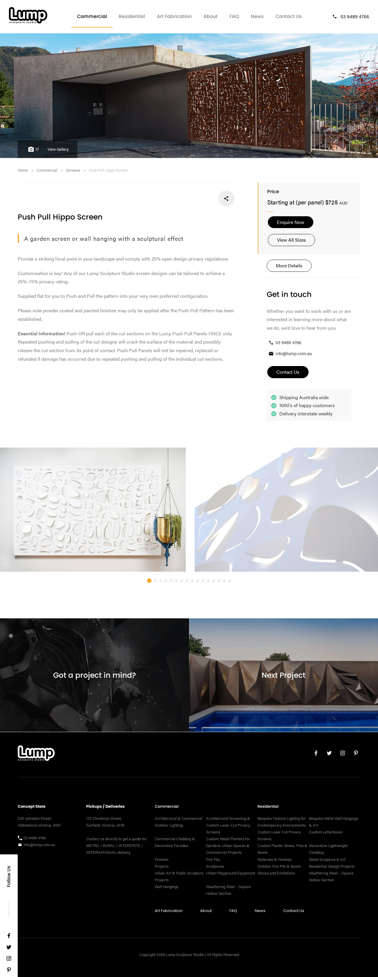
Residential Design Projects (331, 866)
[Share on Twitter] (206, 198)
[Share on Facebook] (226, 198)
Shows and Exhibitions (276, 872)
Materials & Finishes (274, 859)
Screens (73, 170)
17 (37, 149)
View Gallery (58, 149)
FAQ (234, 16)
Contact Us (289, 16)
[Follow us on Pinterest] (8, 971)
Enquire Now (290, 222)
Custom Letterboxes (326, 832)
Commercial (92, 16)
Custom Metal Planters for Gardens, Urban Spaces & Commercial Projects (228, 845)
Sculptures (215, 866)
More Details (289, 265)
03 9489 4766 (354, 16)
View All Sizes (291, 239)
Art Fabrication (174, 16)
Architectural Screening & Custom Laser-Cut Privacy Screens (228, 825)
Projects (162, 866)
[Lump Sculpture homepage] (36, 754)
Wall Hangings (166, 886)
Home (23, 170)
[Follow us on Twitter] (8, 948)
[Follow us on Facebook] (8, 937)
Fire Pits (213, 859)
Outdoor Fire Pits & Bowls (279, 866)
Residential (132, 16)
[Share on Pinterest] (187, 198)
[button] (149, 580)
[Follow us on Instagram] (8, 959)
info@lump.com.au (294, 353)
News (257, 16)
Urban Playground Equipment (230, 872)
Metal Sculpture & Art (327, 859)
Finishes (161, 859)
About (210, 16)
